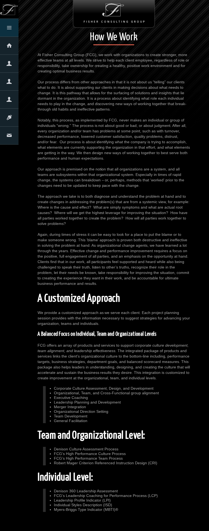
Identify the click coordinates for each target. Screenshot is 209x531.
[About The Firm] (9, 64)
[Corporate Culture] (9, 100)
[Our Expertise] (9, 82)
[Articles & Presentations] (9, 118)
